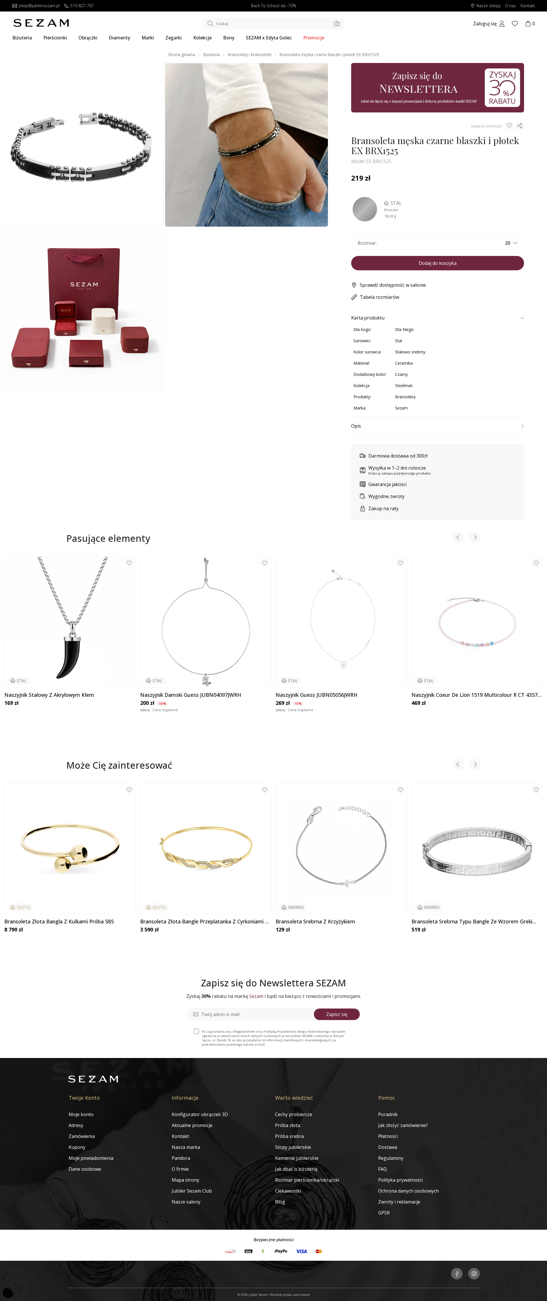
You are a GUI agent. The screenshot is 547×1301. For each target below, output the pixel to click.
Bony (228, 38)
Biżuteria (22, 38)
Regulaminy (390, 1158)
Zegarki (173, 38)
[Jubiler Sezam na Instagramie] (474, 1274)
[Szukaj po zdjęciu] (337, 23)
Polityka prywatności (400, 1180)
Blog (280, 1202)
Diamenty (119, 38)
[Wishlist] (515, 23)
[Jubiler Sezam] (41, 25)
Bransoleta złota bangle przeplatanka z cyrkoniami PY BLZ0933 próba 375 (205, 922)
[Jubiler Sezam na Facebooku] (457, 1274)
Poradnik (388, 1114)
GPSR (384, 1213)
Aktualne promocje (192, 1125)
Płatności (388, 1136)
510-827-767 (82, 5)
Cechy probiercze (293, 1114)
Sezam (401, 408)
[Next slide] (475, 538)
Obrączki (87, 38)
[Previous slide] (458, 538)
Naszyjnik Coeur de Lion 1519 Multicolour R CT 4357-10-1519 (475, 695)
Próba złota (287, 1125)
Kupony (77, 1147)
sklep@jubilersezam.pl (39, 5)
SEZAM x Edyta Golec (269, 38)
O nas (510, 5)
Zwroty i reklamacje (399, 1202)
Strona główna (181, 54)
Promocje (313, 38)
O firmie (180, 1169)
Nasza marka (186, 1147)
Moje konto (81, 1114)
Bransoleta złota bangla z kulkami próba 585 (59, 922)
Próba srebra (289, 1136)
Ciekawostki (288, 1191)
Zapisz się (336, 1014)
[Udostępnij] (519, 125)
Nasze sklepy (488, 5)
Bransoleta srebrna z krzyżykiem (315, 922)
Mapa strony (185, 1180)
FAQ (382, 1169)
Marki (148, 38)
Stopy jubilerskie (293, 1147)
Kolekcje (202, 38)
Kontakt (528, 5)
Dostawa (387, 1147)
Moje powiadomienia (91, 1158)
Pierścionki (55, 38)
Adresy (76, 1125)
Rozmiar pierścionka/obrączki (307, 1180)
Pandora (181, 1158)
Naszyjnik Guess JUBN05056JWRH (316, 695)
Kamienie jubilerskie (296, 1158)
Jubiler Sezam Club (192, 1191)
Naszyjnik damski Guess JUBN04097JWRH (190, 695)
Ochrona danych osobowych (408, 1191)
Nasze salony (186, 1202)
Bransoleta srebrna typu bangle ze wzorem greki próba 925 (471, 922)
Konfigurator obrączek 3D (200, 1114)
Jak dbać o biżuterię (296, 1169)
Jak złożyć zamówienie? (403, 1125)
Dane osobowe (85, 1169)
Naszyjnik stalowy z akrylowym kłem (49, 695)
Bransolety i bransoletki (249, 54)
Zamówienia (82, 1136)
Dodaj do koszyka (438, 263)
